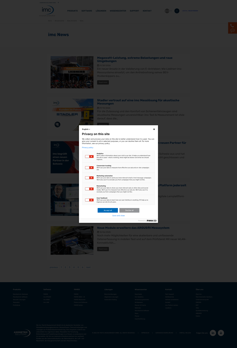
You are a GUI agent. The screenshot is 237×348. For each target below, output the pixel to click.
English (85, 129)
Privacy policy (87, 147)
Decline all (129, 210)
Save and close (118, 216)
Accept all (108, 210)
